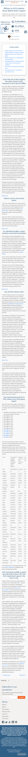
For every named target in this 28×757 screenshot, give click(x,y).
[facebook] (3, 722)
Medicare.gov (19, 730)
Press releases (5, 709)
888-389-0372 (14, 2)
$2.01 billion (6, 430)
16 (9, 615)
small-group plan (19, 303)
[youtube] (9, 722)
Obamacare (6, 5)
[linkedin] (13, 722)
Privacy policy (5, 716)
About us (4, 704)
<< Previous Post (6, 675)
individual (10, 303)
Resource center (6, 711)
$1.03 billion (6, 431)
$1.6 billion (6, 437)
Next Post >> (23, 675)
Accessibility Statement (14, 751)
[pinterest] (16, 722)
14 (19, 582)
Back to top (5, 195)
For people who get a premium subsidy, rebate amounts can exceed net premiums (14, 62)
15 (15, 608)
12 (15, 393)
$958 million (6, 435)
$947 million (6, 433)
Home (2, 5)
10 (19, 385)
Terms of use (5, 718)
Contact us (4, 714)
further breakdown (9, 567)
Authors (4, 707)
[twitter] (6, 722)
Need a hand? (23, 754)
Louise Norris (16, 36)
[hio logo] (2, 1)
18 (22, 635)
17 (23, 618)
